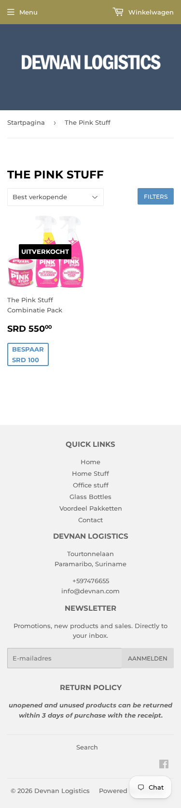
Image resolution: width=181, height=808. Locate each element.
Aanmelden (147, 658)
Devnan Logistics (62, 790)
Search (87, 747)
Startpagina (26, 122)
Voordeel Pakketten (90, 508)
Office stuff (91, 485)
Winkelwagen (150, 12)
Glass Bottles (90, 496)
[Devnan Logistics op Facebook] (164, 765)
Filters (155, 196)
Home (90, 462)
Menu (28, 12)
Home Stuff (90, 473)
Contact (90, 520)
